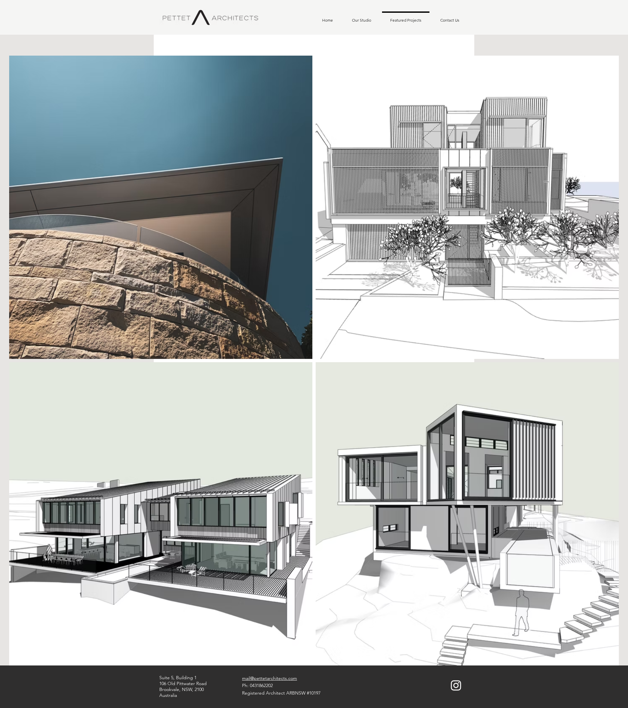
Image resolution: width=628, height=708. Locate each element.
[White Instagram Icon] (456, 685)
